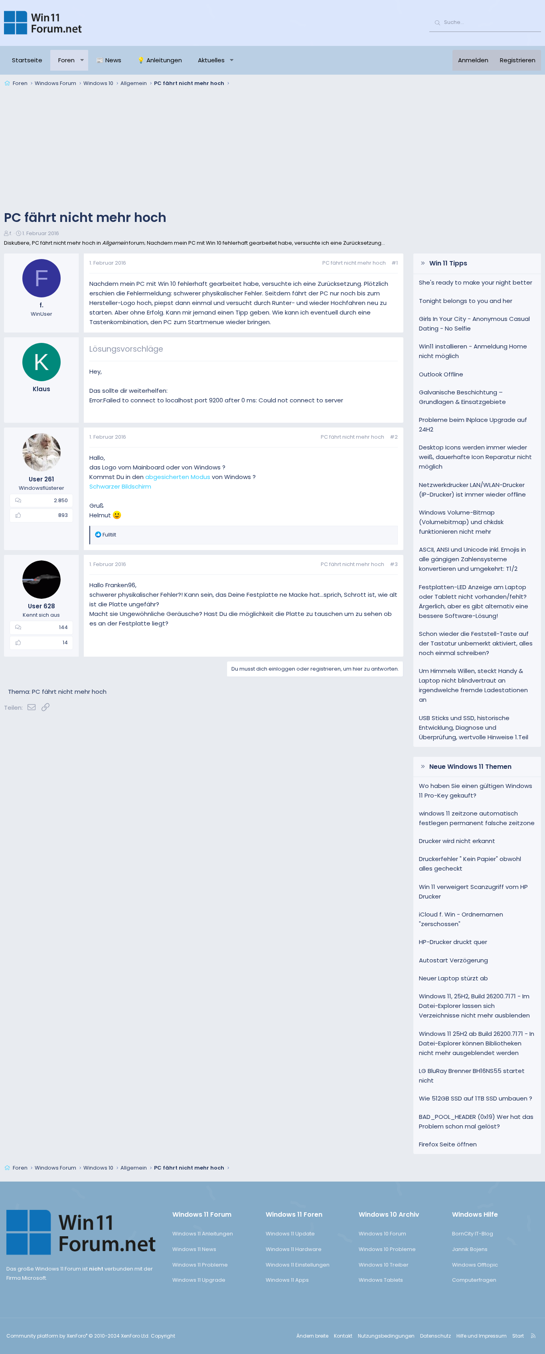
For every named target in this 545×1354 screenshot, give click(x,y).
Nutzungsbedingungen (386, 1335)
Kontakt (343, 1335)
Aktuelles (211, 60)
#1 (394, 263)
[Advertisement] (272, 149)
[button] (82, 60)
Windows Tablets (381, 1280)
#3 (394, 564)
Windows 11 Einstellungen (298, 1265)
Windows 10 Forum (382, 1233)
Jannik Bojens (470, 1249)
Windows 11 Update (290, 1233)
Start (518, 1335)
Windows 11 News (194, 1249)
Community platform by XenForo (78, 1335)
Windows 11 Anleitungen (202, 1233)
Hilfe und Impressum (481, 1335)
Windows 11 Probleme (200, 1265)
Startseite (27, 60)
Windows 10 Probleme (387, 1249)
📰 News (108, 60)
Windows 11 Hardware (294, 1249)
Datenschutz (435, 1335)
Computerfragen (474, 1280)
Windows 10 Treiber (384, 1265)
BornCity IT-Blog (472, 1233)
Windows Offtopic (475, 1265)
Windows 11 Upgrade (198, 1280)
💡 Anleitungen (159, 60)
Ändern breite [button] (312, 1335)
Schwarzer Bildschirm (120, 486)
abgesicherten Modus (177, 477)
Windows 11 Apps (287, 1280)
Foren (66, 60)
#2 (394, 437)
